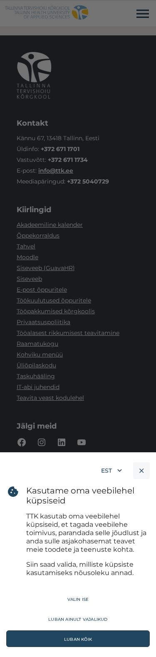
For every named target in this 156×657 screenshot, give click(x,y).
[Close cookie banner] (141, 470)
